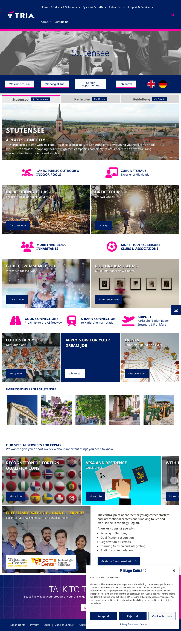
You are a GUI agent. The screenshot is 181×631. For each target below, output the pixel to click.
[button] (174, 570)
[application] (78, 7)
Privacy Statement (129, 624)
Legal (46, 624)
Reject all (133, 616)
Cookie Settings (162, 616)
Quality (83, 624)
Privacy (34, 624)
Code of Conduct (64, 624)
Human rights (17, 624)
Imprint (143, 624)
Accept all (103, 616)
